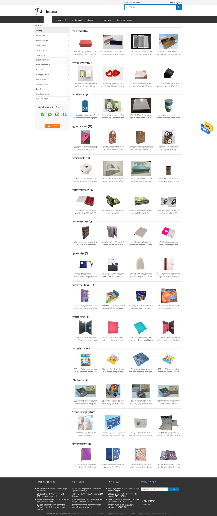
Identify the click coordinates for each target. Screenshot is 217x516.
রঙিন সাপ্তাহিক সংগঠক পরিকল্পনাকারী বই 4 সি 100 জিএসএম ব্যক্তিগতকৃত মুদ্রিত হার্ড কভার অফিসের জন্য (85, 245)
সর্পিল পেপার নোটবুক (42, 99)
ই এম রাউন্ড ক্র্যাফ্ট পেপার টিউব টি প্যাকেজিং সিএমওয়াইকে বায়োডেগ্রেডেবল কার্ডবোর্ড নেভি (168, 118)
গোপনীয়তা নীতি (50, 514)
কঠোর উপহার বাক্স (41, 45)
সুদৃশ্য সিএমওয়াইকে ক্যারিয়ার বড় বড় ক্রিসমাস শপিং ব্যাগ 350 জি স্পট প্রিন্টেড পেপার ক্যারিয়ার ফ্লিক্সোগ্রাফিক (113, 149)
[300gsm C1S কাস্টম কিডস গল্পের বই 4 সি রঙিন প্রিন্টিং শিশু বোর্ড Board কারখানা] (113, 295)
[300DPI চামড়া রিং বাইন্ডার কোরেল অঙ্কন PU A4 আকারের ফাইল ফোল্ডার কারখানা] (85, 327)
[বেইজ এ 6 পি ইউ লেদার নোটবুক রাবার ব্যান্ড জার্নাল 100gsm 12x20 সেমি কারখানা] (140, 264)
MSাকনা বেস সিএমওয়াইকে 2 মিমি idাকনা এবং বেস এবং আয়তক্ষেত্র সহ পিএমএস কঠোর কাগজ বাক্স (85, 181)
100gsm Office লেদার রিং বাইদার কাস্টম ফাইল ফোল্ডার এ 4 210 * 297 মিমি (122, 495)
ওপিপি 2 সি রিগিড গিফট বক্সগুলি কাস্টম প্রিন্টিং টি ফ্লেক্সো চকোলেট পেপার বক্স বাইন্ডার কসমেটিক (141, 118)
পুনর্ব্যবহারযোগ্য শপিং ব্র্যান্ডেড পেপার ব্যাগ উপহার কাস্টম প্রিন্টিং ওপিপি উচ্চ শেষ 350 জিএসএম (141, 149)
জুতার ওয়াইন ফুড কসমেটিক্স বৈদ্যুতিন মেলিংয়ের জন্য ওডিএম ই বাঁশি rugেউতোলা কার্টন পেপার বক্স (168, 213)
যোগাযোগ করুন (106, 20)
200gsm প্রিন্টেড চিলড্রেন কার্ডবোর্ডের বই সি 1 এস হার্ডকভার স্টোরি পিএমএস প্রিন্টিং (85, 372)
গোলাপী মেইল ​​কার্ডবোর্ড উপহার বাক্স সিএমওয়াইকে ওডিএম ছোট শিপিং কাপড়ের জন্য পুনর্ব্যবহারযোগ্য (140, 86)
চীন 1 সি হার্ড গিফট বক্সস (63, 514)
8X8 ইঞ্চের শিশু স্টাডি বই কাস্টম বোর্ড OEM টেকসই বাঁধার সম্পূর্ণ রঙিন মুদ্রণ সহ (113, 372)
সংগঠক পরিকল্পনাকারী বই (43, 65)
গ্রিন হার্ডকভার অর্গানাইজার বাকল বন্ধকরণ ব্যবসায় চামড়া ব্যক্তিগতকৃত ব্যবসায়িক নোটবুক (86, 506)
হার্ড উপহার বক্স (40, 36)
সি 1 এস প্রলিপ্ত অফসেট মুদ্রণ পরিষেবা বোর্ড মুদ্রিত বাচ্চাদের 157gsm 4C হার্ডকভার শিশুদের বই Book (140, 308)
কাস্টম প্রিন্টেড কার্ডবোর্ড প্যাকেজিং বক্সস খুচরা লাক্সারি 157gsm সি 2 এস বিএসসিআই (141, 213)
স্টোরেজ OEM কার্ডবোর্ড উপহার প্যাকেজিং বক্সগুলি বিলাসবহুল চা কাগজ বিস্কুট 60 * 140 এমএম (168, 181)
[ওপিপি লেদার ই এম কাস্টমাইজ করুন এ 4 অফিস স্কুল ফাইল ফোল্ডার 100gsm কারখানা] (113, 327)
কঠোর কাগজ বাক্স (41, 55)
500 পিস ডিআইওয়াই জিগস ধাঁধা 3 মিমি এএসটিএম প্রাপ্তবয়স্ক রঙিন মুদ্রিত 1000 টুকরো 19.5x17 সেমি (85, 403)
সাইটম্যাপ (152, 501)
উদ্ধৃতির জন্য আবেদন (124, 20)
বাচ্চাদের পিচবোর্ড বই (42, 84)
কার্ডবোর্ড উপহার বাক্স (42, 40)
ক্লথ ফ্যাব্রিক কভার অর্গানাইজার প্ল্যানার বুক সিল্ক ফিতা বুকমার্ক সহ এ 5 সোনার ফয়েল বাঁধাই (140, 245)
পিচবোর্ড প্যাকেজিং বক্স (42, 60)
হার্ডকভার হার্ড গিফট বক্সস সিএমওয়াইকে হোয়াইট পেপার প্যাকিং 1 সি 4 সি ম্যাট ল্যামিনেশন (141, 54)
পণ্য (47, 20)
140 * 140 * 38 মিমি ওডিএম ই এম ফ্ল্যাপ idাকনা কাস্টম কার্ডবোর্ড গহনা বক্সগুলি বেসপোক (113, 181)
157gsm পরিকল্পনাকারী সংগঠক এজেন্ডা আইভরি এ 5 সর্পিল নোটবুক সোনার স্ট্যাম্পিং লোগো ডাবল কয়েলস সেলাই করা (52, 507)
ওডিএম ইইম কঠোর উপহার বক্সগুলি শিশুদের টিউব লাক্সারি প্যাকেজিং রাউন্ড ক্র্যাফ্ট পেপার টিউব (85, 118)
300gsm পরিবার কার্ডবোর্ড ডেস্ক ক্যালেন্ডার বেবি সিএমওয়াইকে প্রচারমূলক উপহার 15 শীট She (140, 435)
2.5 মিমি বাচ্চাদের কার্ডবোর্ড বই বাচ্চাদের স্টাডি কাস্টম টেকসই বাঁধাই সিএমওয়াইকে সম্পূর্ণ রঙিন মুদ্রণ (140, 372)
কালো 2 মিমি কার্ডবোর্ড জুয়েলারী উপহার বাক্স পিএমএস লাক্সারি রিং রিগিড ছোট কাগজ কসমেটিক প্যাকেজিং (168, 86)
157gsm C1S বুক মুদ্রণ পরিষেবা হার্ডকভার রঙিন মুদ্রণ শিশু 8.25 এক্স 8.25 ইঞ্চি (168, 372)
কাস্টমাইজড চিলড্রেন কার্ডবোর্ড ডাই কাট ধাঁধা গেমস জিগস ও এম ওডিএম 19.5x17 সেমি (168, 403)
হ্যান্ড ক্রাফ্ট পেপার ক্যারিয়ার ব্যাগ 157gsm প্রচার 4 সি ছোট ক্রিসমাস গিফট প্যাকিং (168, 149)
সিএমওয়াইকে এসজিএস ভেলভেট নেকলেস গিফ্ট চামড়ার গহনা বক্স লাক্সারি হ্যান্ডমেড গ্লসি (113, 54)
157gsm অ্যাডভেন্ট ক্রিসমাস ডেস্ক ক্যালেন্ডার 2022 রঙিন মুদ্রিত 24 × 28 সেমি (168, 435)
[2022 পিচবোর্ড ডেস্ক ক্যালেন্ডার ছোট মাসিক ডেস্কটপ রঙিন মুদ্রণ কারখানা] (85, 422)
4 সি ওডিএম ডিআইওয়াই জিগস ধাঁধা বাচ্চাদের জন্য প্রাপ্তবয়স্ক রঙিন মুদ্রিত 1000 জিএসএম (141, 403)
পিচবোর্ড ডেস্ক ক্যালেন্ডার (43, 94)
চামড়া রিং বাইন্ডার (41, 79)
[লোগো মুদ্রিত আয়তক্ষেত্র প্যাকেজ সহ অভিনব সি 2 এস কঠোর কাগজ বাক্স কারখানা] (140, 168)
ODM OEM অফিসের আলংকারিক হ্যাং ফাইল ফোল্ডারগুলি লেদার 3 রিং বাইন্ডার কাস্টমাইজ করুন (168, 340)
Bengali (177, 3)
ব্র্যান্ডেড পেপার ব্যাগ (41, 50)
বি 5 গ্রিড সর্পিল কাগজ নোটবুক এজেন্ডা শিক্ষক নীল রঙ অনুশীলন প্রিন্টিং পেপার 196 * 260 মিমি (85, 467)
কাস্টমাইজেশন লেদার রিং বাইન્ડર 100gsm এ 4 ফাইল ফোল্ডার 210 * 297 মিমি (122, 506)
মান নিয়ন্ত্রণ (91, 20)
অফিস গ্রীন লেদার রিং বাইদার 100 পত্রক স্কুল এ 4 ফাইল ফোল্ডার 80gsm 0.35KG (141, 340)
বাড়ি (39, 20)
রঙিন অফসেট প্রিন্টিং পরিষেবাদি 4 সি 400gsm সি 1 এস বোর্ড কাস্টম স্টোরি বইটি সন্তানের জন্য (85, 308)
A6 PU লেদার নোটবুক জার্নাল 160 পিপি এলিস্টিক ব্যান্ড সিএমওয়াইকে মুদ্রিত (86, 489)
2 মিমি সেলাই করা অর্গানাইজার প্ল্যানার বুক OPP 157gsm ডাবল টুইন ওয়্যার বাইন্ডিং (51, 495)
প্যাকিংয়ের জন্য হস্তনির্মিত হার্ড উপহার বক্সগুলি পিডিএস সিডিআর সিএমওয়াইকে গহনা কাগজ (85, 54)
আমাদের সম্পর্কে (60, 20)
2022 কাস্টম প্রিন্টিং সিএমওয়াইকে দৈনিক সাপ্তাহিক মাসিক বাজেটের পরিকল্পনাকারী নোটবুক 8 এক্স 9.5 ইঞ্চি (168, 467)
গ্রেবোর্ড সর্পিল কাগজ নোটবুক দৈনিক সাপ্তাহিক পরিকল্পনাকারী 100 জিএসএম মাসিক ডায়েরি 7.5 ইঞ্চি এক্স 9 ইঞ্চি (141, 467)
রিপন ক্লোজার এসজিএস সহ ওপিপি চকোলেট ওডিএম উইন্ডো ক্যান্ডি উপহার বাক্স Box (113, 86)
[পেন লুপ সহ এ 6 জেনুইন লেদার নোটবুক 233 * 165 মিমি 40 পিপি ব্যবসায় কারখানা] (113, 264)
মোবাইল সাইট (147, 505)
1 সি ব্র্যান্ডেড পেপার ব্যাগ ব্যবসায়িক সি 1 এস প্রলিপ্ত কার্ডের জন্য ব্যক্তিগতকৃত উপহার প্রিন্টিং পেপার (85, 149)
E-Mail (145, 501)
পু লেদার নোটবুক (40, 70)
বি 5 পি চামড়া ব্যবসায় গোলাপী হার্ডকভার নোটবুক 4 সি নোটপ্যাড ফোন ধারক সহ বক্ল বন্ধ (168, 276)
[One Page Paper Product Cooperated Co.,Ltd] (46, 11)
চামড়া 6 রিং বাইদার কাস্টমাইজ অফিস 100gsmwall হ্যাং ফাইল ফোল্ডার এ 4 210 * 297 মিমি (123, 500)
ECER (166, 514)
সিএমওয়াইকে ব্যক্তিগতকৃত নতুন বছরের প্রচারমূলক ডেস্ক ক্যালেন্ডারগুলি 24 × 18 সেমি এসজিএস (113, 435)
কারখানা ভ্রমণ (76, 20)
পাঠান (173, 489)
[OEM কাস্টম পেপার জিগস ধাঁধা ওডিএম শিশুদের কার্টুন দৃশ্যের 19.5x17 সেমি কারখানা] (113, 391)
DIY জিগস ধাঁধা (40, 89)
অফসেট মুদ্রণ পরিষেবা (42, 75)
